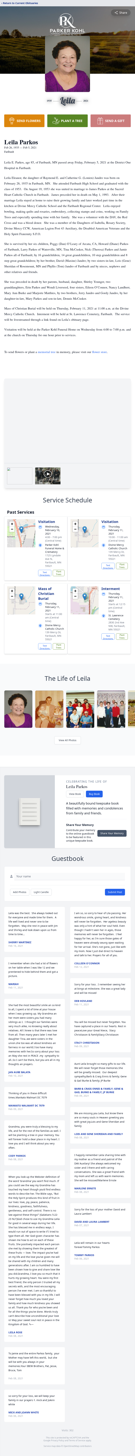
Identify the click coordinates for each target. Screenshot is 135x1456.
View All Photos (67, 740)
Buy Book (94, 794)
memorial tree (47, 352)
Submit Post (115, 892)
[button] (21, 529)
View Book (75, 794)
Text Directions (45, 573)
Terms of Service (77, 1440)
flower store (99, 352)
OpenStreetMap (71, 1446)
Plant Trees (58, 573)
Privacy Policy (57, 1440)
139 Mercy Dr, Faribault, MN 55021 (116, 555)
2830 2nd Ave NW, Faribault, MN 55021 (116, 626)
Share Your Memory (112, 833)
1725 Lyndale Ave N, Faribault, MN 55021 (53, 561)
